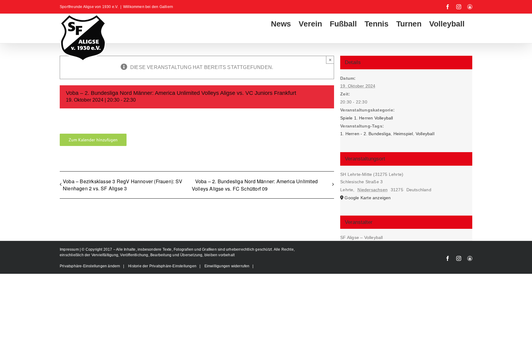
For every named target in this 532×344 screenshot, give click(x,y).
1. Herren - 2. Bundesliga (365, 133)
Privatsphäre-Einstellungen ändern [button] (90, 266)
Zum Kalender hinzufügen (93, 140)
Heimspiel (403, 133)
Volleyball (425, 133)
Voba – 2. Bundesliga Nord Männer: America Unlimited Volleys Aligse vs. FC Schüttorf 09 (255, 185)
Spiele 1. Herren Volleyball (366, 117)
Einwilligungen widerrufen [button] (227, 266)
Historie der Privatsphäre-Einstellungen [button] (162, 266)
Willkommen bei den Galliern (148, 7)
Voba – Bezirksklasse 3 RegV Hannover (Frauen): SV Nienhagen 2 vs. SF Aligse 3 (122, 185)
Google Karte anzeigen (368, 197)
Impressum (70, 249)
